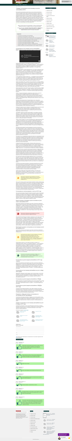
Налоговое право (49, 12)
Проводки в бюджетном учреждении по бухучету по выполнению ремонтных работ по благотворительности (49, 433)
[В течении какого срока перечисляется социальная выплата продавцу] (33, 317)
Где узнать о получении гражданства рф (23, 311)
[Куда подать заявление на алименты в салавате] (47, 55)
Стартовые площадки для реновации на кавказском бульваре (52, 37)
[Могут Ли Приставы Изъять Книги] (44, 424)
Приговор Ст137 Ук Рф (38, 311)
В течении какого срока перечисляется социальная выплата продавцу (38, 316)
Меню (20, 4)
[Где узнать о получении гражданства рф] (18, 313)
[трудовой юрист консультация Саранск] (18, 317)
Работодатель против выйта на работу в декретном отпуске (39, 320)
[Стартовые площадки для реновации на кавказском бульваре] (47, 36)
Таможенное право (49, 10)
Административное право (50, 26)
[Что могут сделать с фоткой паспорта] (47, 46)
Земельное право (49, 18)
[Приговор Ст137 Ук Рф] (33, 313)
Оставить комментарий (19, 339)
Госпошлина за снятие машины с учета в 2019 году (26, 36)
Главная (17, 4)
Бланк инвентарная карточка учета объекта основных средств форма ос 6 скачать (24, 320)
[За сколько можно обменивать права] (44, 420)
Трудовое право (25, 310)
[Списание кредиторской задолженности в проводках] (44, 415)
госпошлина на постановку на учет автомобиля (25, 35)
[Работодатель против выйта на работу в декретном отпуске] (33, 321)
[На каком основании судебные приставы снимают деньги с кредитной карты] (44, 428)
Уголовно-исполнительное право (50, 16)
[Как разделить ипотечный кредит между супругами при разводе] (47, 49)
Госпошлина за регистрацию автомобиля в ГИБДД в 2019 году (28, 43)
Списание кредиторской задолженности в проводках (51, 414)
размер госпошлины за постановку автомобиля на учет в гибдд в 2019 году (30, 45)
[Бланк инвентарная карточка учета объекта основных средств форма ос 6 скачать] (18, 321)
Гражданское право (49, 28)
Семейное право (49, 23)
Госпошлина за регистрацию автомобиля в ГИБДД (26, 42)
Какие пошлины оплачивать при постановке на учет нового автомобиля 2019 (30, 37)
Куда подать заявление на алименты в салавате (52, 55)
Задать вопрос (25, 4)
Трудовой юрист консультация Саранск (23, 315)
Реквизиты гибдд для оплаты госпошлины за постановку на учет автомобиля (30, 44)
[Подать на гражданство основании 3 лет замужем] (47, 40)
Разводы (47, 30)
